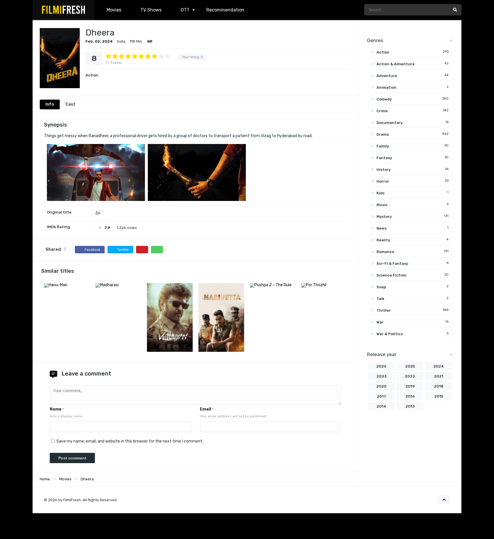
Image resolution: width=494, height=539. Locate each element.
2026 (381, 366)
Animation (387, 87)
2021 (438, 376)
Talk (380, 299)
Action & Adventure (396, 64)
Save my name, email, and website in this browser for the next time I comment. (129, 441)
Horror (383, 181)
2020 (381, 386)
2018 (438, 386)
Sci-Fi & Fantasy (392, 263)
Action (91, 75)
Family (383, 146)
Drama (383, 134)
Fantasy (384, 158)
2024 (438, 366)
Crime (382, 111)
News (382, 228)
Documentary (390, 123)
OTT (185, 10)
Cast (70, 104)
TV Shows (150, 10)
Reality (383, 240)
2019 (410, 386)
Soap (381, 287)
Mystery (384, 216)
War (380, 322)
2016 (410, 396)
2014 (381, 406)
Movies (114, 10)
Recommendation (225, 10)
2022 (410, 376)
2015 (438, 396)
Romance (385, 252)
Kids (381, 193)
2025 (410, 366)
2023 (382, 376)
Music (382, 205)
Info (49, 104)
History (384, 169)
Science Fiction (392, 275)
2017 (381, 396)
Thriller (384, 310)
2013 (410, 406)
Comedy (384, 99)
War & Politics (390, 334)
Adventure (387, 76)
